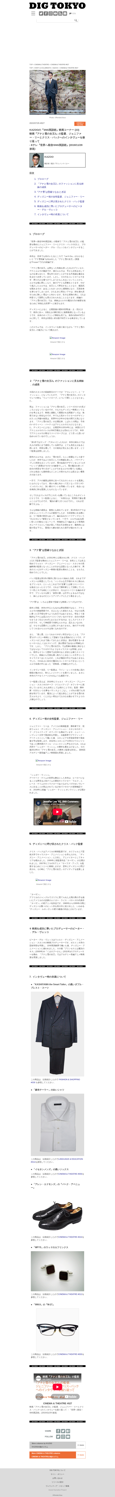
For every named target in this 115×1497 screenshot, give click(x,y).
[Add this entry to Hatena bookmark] (68, 1431)
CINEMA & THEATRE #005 (70, 1174)
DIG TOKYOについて (57, 1470)
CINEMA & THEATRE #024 (70, 1237)
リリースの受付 (57, 1482)
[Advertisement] (57, 42)
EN (74, 13)
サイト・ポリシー (57, 1474)
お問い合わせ (57, 1478)
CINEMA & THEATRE (80, 124)
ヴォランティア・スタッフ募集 (57, 1486)
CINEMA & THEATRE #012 (70, 1294)
